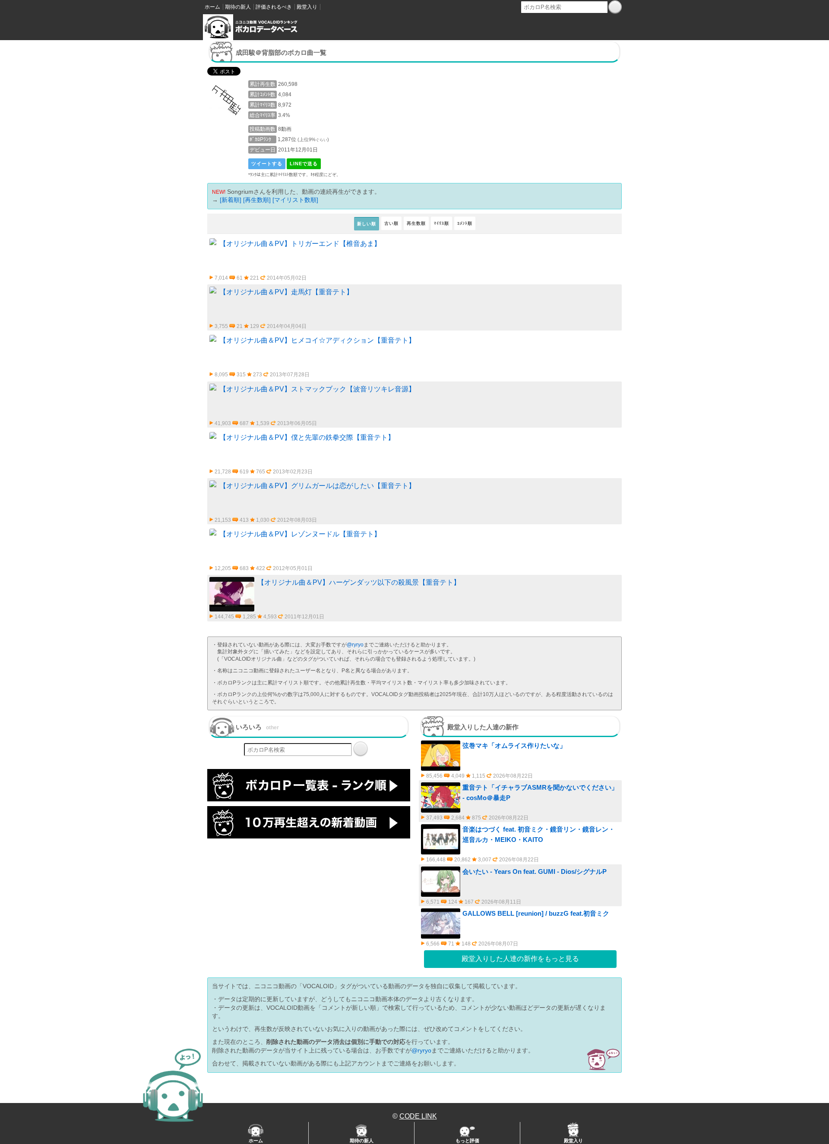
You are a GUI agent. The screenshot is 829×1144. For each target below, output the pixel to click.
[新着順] (230, 199)
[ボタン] (615, 7)
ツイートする (266, 163)
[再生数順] (257, 199)
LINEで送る (304, 163)
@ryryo (355, 645)
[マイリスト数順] (295, 199)
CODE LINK (418, 1116)
